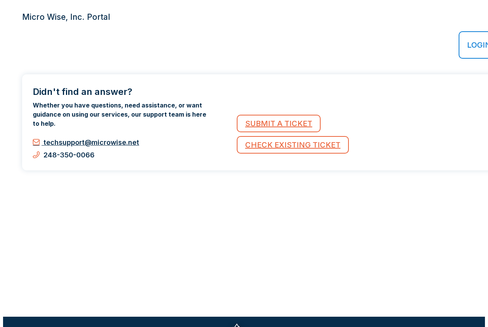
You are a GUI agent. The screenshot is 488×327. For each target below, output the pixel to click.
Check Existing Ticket (292, 144)
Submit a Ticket (278, 123)
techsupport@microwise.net (90, 142)
